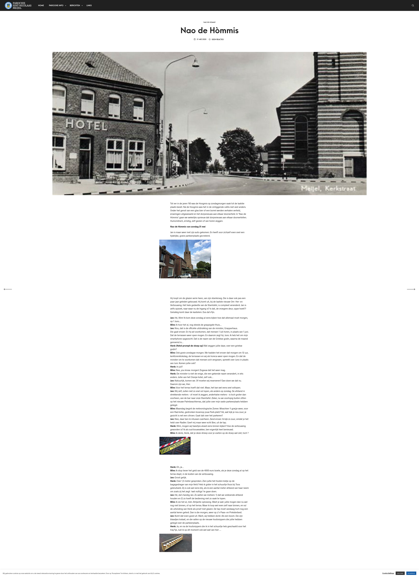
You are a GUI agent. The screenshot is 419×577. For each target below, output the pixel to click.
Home (41, 5)
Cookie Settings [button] (388, 573)
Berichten (75, 5)
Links (89, 5)
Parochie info (56, 5)
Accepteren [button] (411, 573)
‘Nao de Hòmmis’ (209, 22)
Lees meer (400, 573)
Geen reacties (217, 39)
